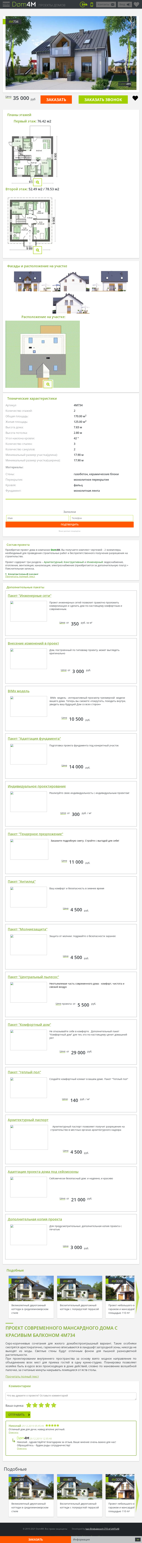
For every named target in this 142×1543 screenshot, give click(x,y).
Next (129, 53)
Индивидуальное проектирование (37, 786)
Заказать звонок (103, 99)
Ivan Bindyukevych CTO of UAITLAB (102, 1528)
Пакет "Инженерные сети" (29, 595)
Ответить (13, 1432)
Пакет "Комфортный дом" (29, 1024)
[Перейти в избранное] (136, 3)
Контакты (103, 4)
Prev (12, 53)
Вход (122, 4)
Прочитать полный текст (20, 576)
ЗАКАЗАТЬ (56, 99)
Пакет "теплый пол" (24, 1072)
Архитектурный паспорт (28, 1120)
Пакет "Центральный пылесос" (33, 977)
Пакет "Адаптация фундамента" (34, 738)
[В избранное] (135, 98)
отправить (16, 1415)
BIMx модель (18, 691)
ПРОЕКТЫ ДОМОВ (52, 5)
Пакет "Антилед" (22, 881)
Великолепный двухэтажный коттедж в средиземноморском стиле (29, 1309)
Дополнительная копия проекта (35, 1219)
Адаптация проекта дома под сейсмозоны (43, 1171)
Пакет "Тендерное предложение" (35, 834)
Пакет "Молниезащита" (27, 929)
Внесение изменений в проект (33, 643)
